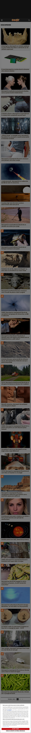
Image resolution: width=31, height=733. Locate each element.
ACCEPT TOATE (15, 728)
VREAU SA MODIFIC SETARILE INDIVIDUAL (15, 730)
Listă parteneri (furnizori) (6, 726)
